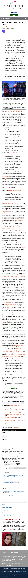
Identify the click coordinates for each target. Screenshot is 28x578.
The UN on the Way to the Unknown (10, 486)
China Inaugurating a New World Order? (14, 422)
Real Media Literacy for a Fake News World (12, 351)
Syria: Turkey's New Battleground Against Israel (12, 495)
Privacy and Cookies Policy (19, 571)
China (3, 504)
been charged (22, 276)
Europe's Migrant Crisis (7, 510)
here (17, 213)
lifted (3, 322)
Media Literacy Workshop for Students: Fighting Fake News (12, 349)
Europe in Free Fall (7, 471)
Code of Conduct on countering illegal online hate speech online (12, 227)
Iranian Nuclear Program (7, 507)
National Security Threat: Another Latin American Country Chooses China (13, 419)
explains (14, 122)
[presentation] (5, 468)
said (15, 301)
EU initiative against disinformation (12, 203)
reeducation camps (10, 302)
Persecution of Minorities (7, 512)
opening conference (13, 342)
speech (23, 247)
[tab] (5, 468)
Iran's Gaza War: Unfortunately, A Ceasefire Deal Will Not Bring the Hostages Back (14, 413)
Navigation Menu (5, 18)
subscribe (18, 425)
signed (17, 225)
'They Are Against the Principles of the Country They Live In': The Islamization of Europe (13, 476)
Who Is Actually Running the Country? (13, 409)
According (7, 179)
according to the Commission (14, 190)
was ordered (10, 307)
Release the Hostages (10, 417)
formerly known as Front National (9, 276)
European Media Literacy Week (13, 111)
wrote (24, 292)
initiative (7, 116)
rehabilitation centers (11, 304)
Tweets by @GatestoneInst (7, 549)
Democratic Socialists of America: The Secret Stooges (13, 491)
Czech (5, 35)
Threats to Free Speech (15, 405)
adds (14, 152)
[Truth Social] (3, 32)
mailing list (17, 427)
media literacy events (18, 345)
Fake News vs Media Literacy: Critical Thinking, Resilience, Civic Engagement (13, 355)
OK (14, 575)
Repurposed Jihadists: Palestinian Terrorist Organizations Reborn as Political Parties (11, 481)
